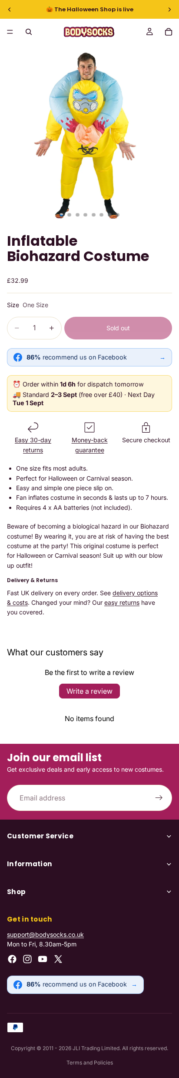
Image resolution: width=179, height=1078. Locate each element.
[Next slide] (169, 9)
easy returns (121, 602)
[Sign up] (159, 798)
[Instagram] (27, 959)
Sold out (118, 328)
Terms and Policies (89, 1062)
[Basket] (168, 31)
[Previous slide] (9, 9)
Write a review (89, 691)
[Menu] (10, 32)
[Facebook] (12, 959)
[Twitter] (58, 959)
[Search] (28, 31)
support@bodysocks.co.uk (45, 934)
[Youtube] (42, 959)
